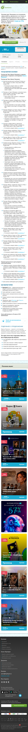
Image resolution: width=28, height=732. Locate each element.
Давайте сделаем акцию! (8, 654)
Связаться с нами (5, 675)
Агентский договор (6, 663)
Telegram (21, 300)
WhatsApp (14, 300)
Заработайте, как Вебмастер (9, 656)
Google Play (14, 692)
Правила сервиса (6, 647)
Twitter (6, 682)
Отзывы (17, 61)
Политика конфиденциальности (10, 668)
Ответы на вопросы (6, 649)
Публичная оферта (6, 666)
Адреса (11, 61)
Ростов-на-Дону (14, 1)
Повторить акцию (10, 42)
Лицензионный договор (8, 665)
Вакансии (4, 645)
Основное (4, 61)
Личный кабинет (26, 1)
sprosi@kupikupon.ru (6, 673)
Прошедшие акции (6, 658)
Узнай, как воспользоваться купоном (13, 320)
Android (3, 68)
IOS (21, 66)
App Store (5, 692)
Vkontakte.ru (4, 682)
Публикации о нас (6, 643)
